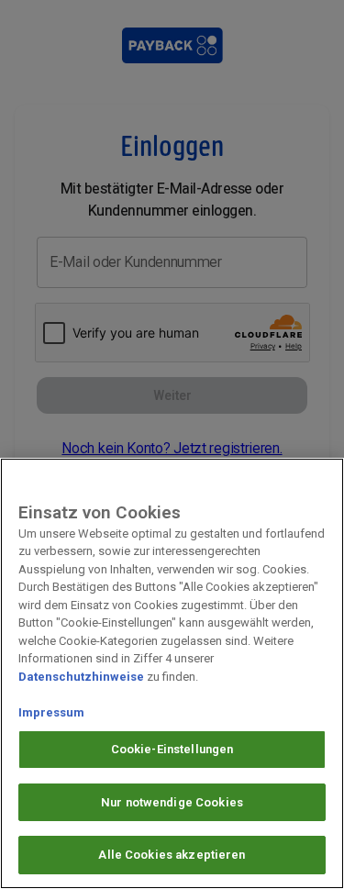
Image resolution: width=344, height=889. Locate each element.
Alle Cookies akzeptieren (171, 854)
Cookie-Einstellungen (172, 749)
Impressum (51, 712)
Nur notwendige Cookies (172, 802)
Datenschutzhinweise (81, 676)
